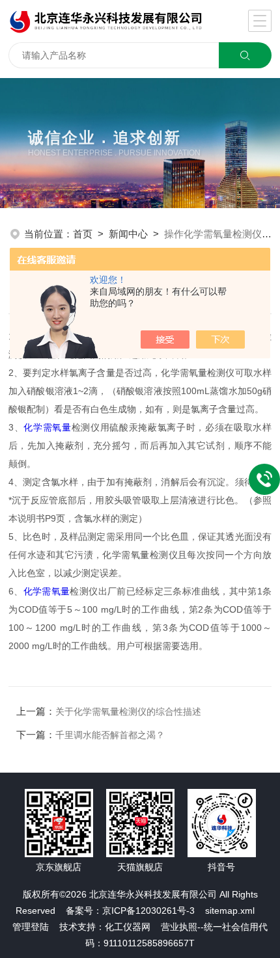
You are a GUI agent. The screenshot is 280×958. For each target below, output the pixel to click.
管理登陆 (30, 927)
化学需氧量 (47, 427)
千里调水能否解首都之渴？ (110, 735)
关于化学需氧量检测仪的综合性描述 (128, 711)
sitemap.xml (230, 910)
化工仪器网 (127, 927)
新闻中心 (128, 233)
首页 (82, 233)
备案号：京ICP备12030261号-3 (130, 910)
